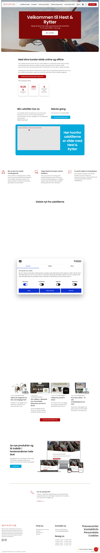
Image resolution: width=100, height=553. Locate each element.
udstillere (33, 89)
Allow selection (50, 290)
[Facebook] (3, 540)
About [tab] (72, 266)
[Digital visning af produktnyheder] (63, 457)
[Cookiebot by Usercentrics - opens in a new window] (75, 261)
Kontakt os (40, 501)
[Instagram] (5, 540)
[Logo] (9, 4)
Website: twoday (94, 551)
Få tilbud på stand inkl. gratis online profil (32, 76)
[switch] (42, 284)
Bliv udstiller (50, 33)
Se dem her (16, 466)
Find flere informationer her (50, 419)
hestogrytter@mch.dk (63, 531)
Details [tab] (50, 266)
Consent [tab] (28, 266)
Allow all (71, 290)
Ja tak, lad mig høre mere (61, 117)
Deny (29, 290)
